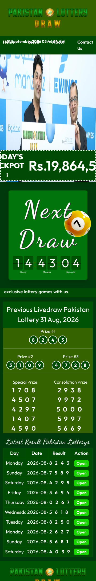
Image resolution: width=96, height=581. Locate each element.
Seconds (70, 271)
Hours (23, 271)
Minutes (47, 271)
